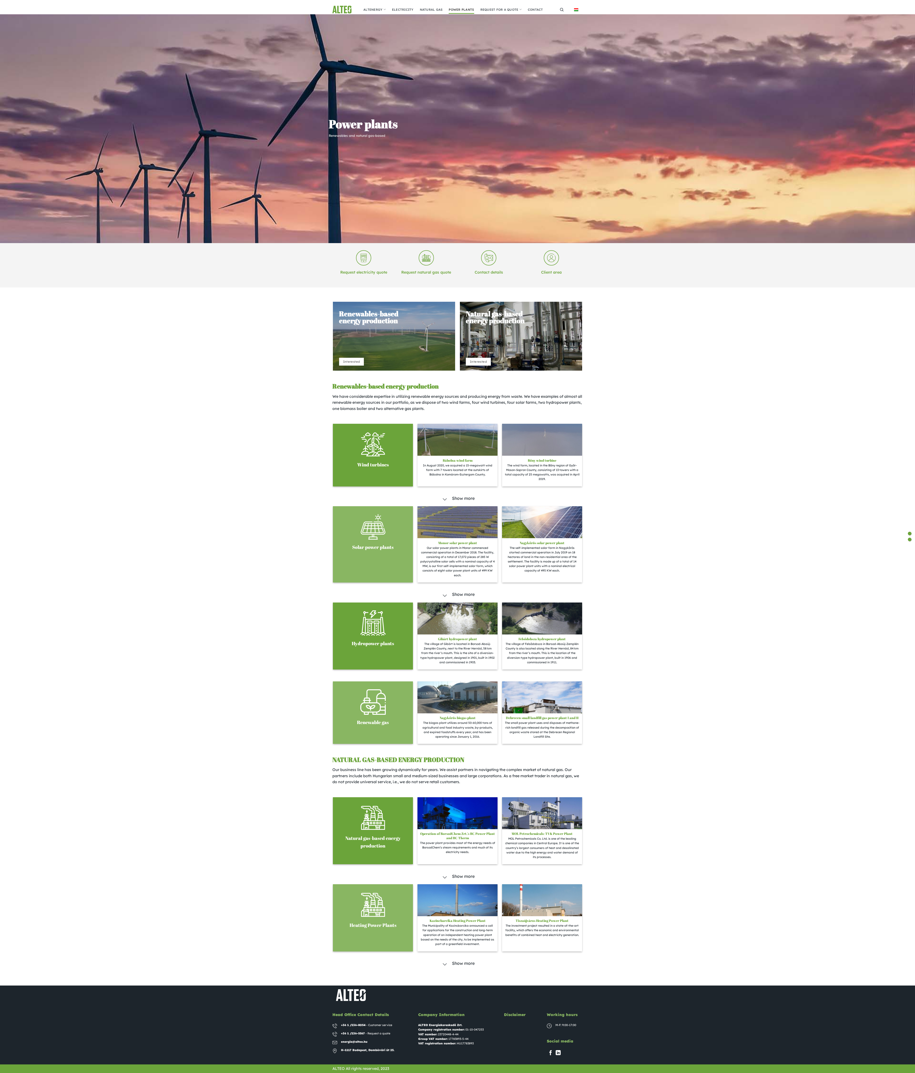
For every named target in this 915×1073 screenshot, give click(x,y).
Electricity (403, 9)
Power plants (461, 9)
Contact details (489, 272)
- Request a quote (365, 1033)
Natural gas (431, 9)
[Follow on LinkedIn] (558, 1053)
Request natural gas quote (426, 272)
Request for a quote (499, 9)
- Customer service (366, 1025)
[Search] (562, 9)
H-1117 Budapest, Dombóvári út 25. (367, 1050)
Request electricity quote (363, 272)
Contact (535, 9)
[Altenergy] (344, 9)
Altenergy (372, 9)
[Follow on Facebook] (550, 1053)
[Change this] (909, 533)
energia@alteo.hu (354, 1041)
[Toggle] (445, 500)
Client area (551, 272)
